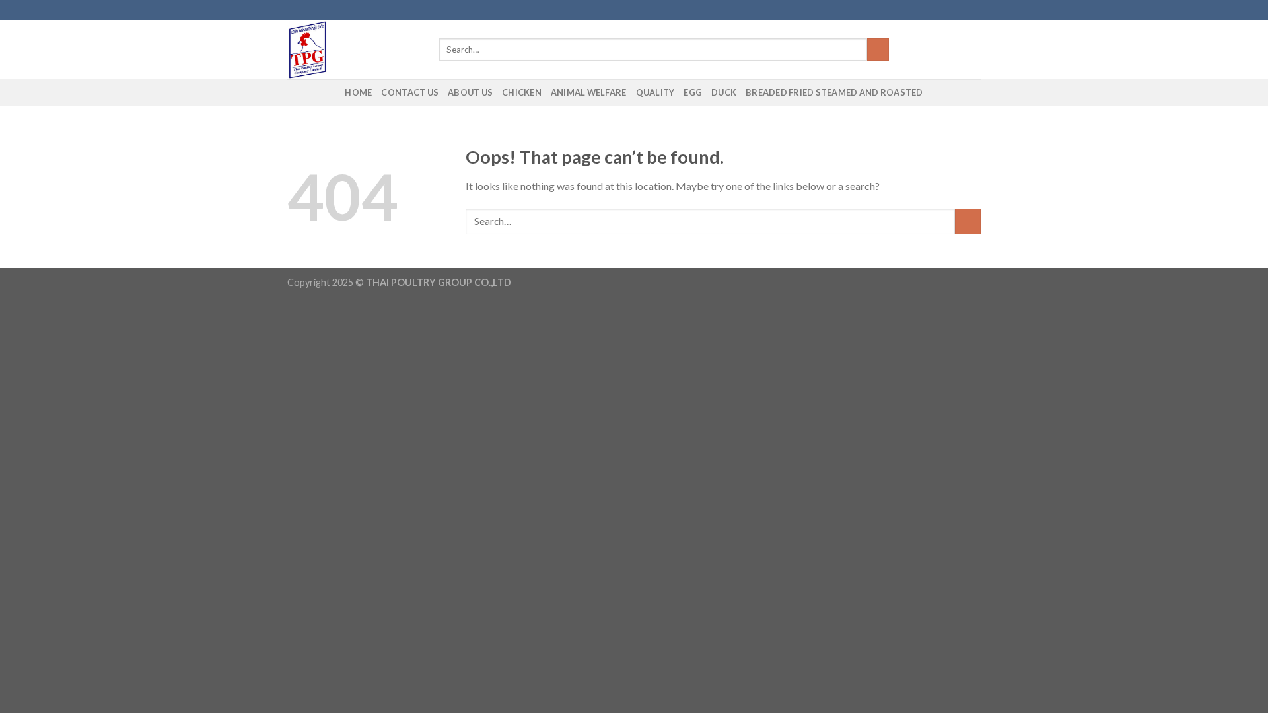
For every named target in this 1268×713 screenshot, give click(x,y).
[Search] (878, 49)
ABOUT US (470, 92)
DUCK (723, 92)
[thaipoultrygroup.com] (353, 49)
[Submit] (968, 221)
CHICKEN (522, 92)
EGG (693, 92)
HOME (358, 92)
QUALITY (655, 92)
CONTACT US (410, 92)
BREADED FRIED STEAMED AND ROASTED (834, 92)
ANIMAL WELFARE (589, 92)
